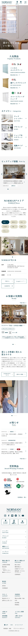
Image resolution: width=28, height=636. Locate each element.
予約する (7, 281)
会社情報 (17, 602)
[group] (14, 176)
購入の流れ (17, 564)
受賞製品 (17, 604)
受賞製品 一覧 (21, 497)
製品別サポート (6, 598)
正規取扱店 (17, 574)
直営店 (4, 585)
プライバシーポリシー (18, 628)
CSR (16, 600)
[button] (1, 174)
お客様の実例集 (6, 564)
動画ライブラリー (6, 572)
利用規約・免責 (7, 628)
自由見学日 (7, 286)
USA (11, 624)
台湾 (7, 624)
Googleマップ (20, 281)
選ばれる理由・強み (20, 598)
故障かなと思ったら (7, 600)
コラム (6, 569)
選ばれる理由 (20, 374)
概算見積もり (18, 566)
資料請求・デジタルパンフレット (20, 571)
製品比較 (4, 566)
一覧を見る (22, 303)
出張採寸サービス (19, 568)
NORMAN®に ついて (7, 374)
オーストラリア (19, 624)
